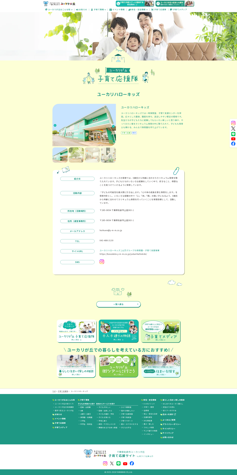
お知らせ (83, 9)
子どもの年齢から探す (86, 404)
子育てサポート (127, 421)
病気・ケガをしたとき (107, 424)
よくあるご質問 (168, 420)
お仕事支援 (148, 420)
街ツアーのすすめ (169, 410)
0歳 (81, 410)
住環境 (146, 410)
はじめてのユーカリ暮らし (173, 404)
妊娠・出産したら (105, 410)
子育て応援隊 (160, 9)
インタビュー (149, 434)
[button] (55, 125)
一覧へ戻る (118, 304)
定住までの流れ (169, 407)
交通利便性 (148, 417)
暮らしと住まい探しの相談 (173, 400)
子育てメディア (180, 9)
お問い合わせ (168, 437)
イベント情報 (118, 9)
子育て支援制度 (127, 414)
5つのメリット (149, 404)
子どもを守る (126, 427)
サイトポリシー (168, 428)
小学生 (82, 421)
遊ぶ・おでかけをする (129, 424)
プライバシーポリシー (171, 424)
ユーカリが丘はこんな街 (59, 9)
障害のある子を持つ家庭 (108, 427)
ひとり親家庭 (126, 407)
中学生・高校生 (86, 424)
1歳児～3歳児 (85, 414)
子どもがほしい (105, 407)
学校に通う (103, 421)
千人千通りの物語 (150, 431)
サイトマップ (168, 433)
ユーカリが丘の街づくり (64, 404)
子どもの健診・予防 (106, 414)
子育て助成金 (126, 417)
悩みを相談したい (128, 410)
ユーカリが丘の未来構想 (64, 407)
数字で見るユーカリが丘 (64, 410)
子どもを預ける (105, 417)
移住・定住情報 (138, 9)
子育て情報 (99, 9)
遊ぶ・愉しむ (149, 424)
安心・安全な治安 (150, 414)
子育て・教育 (149, 407)
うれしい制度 (149, 427)
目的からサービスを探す (105, 404)
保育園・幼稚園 (86, 417)
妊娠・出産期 (85, 407)
